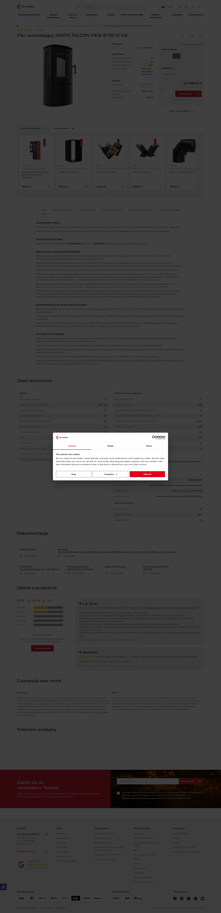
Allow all (147, 474)
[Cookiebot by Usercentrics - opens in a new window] (154, 437)
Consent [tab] (72, 446)
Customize (109, 474)
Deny (73, 474)
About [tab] (149, 446)
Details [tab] (110, 446)
